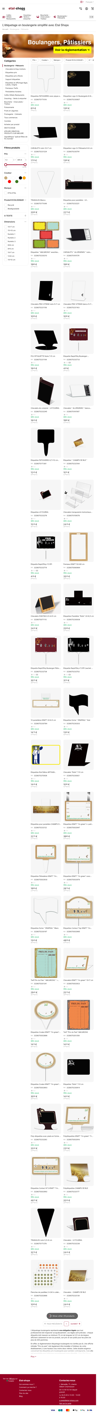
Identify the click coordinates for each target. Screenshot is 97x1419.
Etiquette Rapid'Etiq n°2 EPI (41, 564)
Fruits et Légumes (11, 111)
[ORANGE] (24, 177)
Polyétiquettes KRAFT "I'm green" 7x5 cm (78, 1136)
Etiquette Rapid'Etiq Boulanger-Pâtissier (75, 356)
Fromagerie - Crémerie (13, 114)
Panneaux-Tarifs (11, 88)
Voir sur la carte (65, 1403)
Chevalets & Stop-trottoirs (15, 69)
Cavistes (7, 121)
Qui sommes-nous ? (26, 1384)
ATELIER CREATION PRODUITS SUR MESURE (14, 132)
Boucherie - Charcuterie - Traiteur (14, 103)
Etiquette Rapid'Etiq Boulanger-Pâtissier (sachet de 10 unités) (45, 668)
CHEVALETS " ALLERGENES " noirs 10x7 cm (76, 252)
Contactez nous (25, 1390)
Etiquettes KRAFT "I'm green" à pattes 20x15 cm (78, 824)
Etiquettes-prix (11, 72)
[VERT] (16, 181)
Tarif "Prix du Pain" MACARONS (75, 1032)
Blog (21, 1396)
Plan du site (23, 1393)
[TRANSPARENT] (13, 181)
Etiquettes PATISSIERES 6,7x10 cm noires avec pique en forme (44, 460)
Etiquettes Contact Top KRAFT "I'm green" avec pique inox (76, 928)
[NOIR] (20, 177)
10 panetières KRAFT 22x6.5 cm (43, 720)
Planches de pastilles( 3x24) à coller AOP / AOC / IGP (45, 1292)
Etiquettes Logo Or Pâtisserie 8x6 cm (77, 148)
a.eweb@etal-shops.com (68, 1400)
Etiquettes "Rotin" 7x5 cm (73, 1084)
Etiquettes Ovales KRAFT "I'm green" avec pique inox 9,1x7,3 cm (45, 1084)
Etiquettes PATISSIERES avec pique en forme (46, 96)
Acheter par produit (11, 124)
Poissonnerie (9, 107)
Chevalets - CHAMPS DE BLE (74, 1292)
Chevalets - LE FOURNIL (72, 1240)
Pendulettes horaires (13, 92)
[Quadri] (5, 181)
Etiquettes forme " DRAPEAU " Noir (76, 720)
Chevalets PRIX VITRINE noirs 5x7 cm (45, 304)
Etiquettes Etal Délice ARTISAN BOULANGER (43, 772)
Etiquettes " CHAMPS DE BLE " (75, 460)
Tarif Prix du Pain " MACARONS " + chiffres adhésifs (44, 980)
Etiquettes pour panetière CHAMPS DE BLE (45, 824)
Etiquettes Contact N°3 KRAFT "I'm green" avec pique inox (44, 1188)
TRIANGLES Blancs (38, 200)
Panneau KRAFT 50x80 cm (73, 564)
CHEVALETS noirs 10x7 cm (41, 148)
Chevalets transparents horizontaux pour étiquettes (77, 512)
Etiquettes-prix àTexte (14, 76)
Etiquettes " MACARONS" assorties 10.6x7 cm (44, 252)
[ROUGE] (9, 181)
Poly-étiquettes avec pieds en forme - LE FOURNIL (45, 1136)
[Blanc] (9, 177)
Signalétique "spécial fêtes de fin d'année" (15, 138)
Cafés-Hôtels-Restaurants (14, 95)
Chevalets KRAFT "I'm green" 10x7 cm (78, 980)
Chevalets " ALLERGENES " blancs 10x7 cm (76, 408)
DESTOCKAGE (9, 128)
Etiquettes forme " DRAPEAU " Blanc (45, 928)
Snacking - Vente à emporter (15, 98)
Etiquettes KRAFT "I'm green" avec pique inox (76, 876)
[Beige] (5, 177)
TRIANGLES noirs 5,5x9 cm (41, 1240)
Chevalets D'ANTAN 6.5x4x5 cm (43, 616)
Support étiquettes (12, 79)
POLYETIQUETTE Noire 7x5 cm (43, 356)
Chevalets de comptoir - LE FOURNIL (45, 408)
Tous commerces (10, 118)
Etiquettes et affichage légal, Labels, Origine (16, 84)
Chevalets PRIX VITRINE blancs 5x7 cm (77, 304)
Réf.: (32, 99)
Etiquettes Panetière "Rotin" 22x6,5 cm (78, 616)
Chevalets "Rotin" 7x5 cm (73, 772)
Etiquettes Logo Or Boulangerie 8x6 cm (77, 96)
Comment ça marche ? (28, 1387)
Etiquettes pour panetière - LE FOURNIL (75, 200)
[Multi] (16, 177)
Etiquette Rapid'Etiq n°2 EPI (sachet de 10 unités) (78, 668)
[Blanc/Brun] (13, 177)
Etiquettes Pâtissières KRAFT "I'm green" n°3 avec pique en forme (43, 876)
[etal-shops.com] (17, 8)
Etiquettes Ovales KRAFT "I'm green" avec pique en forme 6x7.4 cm (45, 1032)
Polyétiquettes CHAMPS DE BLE (75, 1188)
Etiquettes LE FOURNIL (40, 512)
